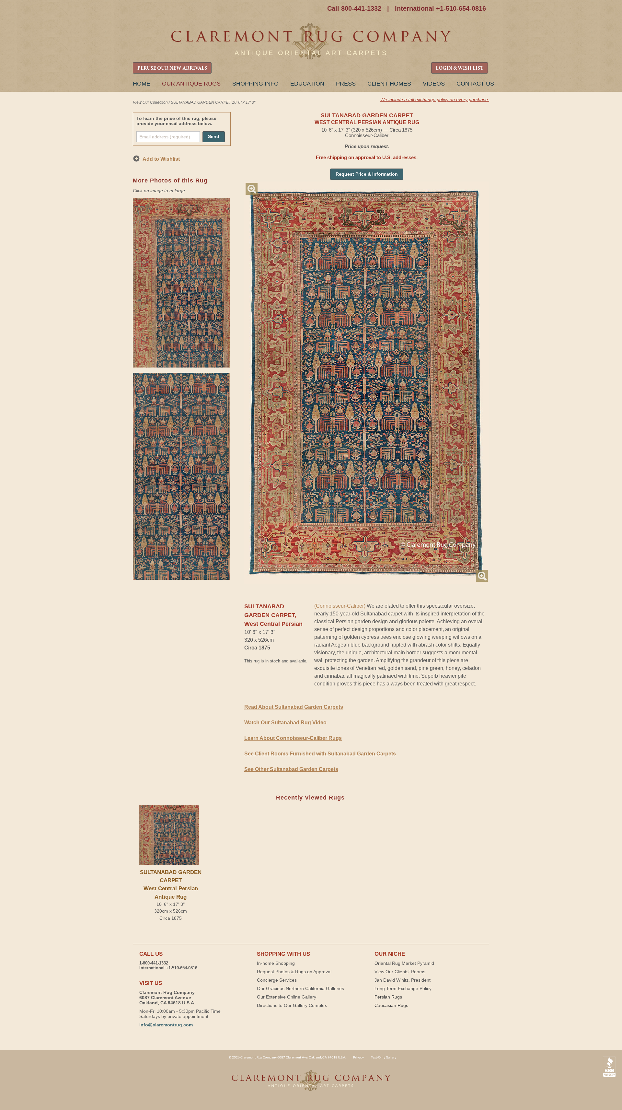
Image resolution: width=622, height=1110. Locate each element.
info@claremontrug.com (166, 1024)
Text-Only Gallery (383, 1057)
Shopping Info (255, 83)
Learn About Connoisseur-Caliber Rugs (293, 738)
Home (141, 83)
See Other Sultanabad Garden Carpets (291, 769)
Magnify (252, 189)
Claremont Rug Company (311, 41)
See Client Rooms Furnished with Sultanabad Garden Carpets (320, 753)
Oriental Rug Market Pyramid (404, 963)
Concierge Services (277, 980)
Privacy (358, 1057)
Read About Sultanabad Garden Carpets (293, 707)
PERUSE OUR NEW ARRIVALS (172, 68)
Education (307, 83)
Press (346, 83)
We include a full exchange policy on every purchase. (434, 99)
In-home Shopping (276, 963)
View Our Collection (150, 102)
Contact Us (475, 83)
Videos (434, 83)
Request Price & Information (367, 174)
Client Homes (389, 83)
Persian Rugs (388, 996)
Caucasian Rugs (391, 1005)
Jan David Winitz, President (402, 980)
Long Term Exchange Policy (403, 988)
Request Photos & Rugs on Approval (294, 971)
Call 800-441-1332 (354, 8)
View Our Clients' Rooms (399, 971)
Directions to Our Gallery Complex (292, 1005)
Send (213, 136)
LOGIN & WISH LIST (459, 68)
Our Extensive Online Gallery (286, 996)
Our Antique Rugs (191, 83)
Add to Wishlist (161, 159)
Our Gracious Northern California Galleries (300, 988)
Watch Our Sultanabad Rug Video (285, 722)
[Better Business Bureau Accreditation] (609, 1067)
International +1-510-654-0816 (440, 8)
